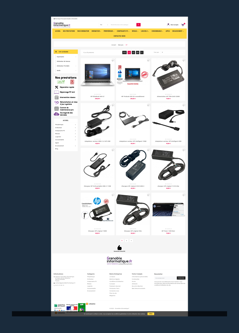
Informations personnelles (140, 276)
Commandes (135, 279)
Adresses (134, 283)
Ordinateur (58, 127)
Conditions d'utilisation (116, 281)
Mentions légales (115, 279)
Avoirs (134, 281)
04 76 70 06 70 (59, 285)
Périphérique (59, 124)
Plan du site (113, 293)
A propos (112, 283)
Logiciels (58, 136)
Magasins (112, 295)
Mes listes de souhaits (138, 288)
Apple (57, 142)
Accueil (65, 120)
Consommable (59, 139)
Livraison (112, 276)
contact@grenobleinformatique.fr (65, 283)
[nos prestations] (66, 96)
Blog (56, 148)
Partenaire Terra (114, 288)
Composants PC (60, 130)
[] (138, 24)
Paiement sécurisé (115, 286)
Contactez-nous (114, 290)
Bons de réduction (137, 286)
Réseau (57, 133)
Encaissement (59, 145)
